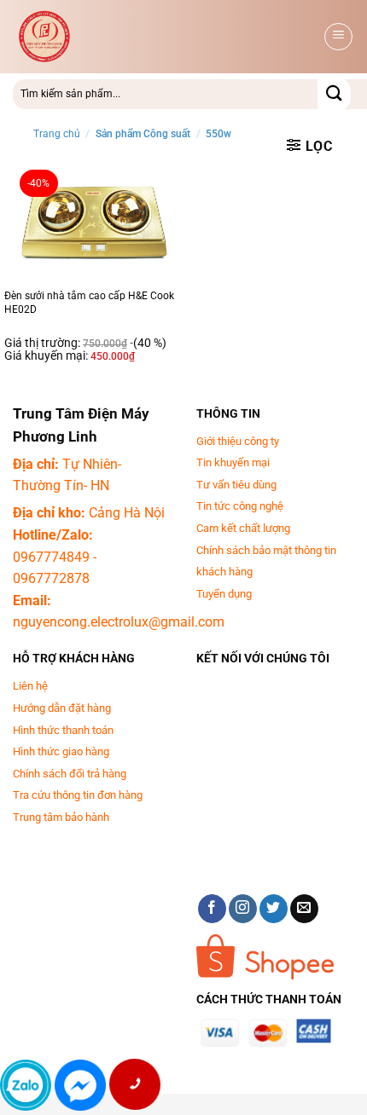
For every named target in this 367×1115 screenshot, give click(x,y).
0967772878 (51, 578)
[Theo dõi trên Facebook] (212, 908)
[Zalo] (25, 1085)
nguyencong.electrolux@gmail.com (118, 622)
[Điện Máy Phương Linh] (150, 37)
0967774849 (51, 557)
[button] (338, 36)
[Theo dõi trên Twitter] (273, 908)
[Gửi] (334, 94)
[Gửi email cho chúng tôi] (304, 908)
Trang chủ (56, 134)
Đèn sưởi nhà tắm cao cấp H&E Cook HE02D (89, 302)
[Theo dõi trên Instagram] (243, 908)
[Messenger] (80, 1085)
